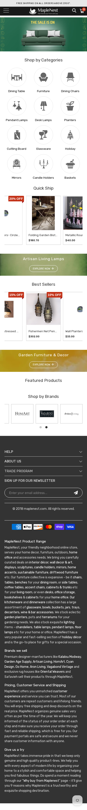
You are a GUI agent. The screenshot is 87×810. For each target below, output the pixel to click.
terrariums (49, 617)
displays (10, 567)
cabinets (32, 597)
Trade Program (18, 471)
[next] (74, 220)
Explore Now (41, 268)
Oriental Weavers (52, 672)
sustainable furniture (33, 572)
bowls (46, 607)
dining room (48, 582)
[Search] (74, 10)
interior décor (38, 562)
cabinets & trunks (59, 587)
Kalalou (63, 657)
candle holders (44, 567)
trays (75, 607)
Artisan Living (42, 662)
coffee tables (14, 587)
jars (67, 607)
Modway (75, 657)
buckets (58, 607)
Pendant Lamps (17, 120)
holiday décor (71, 637)
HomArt (59, 662)
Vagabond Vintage (60, 667)
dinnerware (37, 602)
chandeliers (24, 627)
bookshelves (13, 597)
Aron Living (38, 667)
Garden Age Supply (17, 662)
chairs (77, 577)
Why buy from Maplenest (41, 781)
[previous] (8, 220)
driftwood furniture (64, 572)
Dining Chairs (70, 91)
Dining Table (16, 91)
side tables (69, 582)
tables (9, 582)
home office (60, 597)
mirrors (61, 567)
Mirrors (16, 177)
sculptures (25, 567)
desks (49, 592)
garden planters (15, 617)
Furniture (43, 91)
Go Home (22, 667)
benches (21, 582)
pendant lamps (63, 627)
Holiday (70, 148)
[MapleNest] (43, 11)
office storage (65, 592)
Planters (70, 120)
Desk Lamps (43, 120)
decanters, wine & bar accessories (29, 612)
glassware (34, 607)
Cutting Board (16, 148)
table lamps (42, 627)
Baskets (70, 177)
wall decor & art (60, 562)
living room (24, 592)
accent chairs (35, 587)
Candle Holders (43, 177)
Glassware (43, 148)
